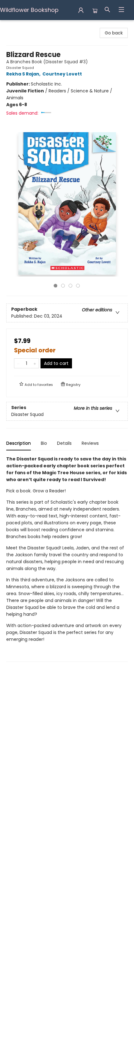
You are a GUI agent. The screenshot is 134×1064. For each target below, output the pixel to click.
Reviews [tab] (90, 443)
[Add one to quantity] (35, 363)
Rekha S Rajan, (23, 74)
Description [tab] (18, 443)
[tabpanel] (67, 558)
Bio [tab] (44, 443)
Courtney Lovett (62, 74)
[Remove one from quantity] (18, 363)
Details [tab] (64, 443)
